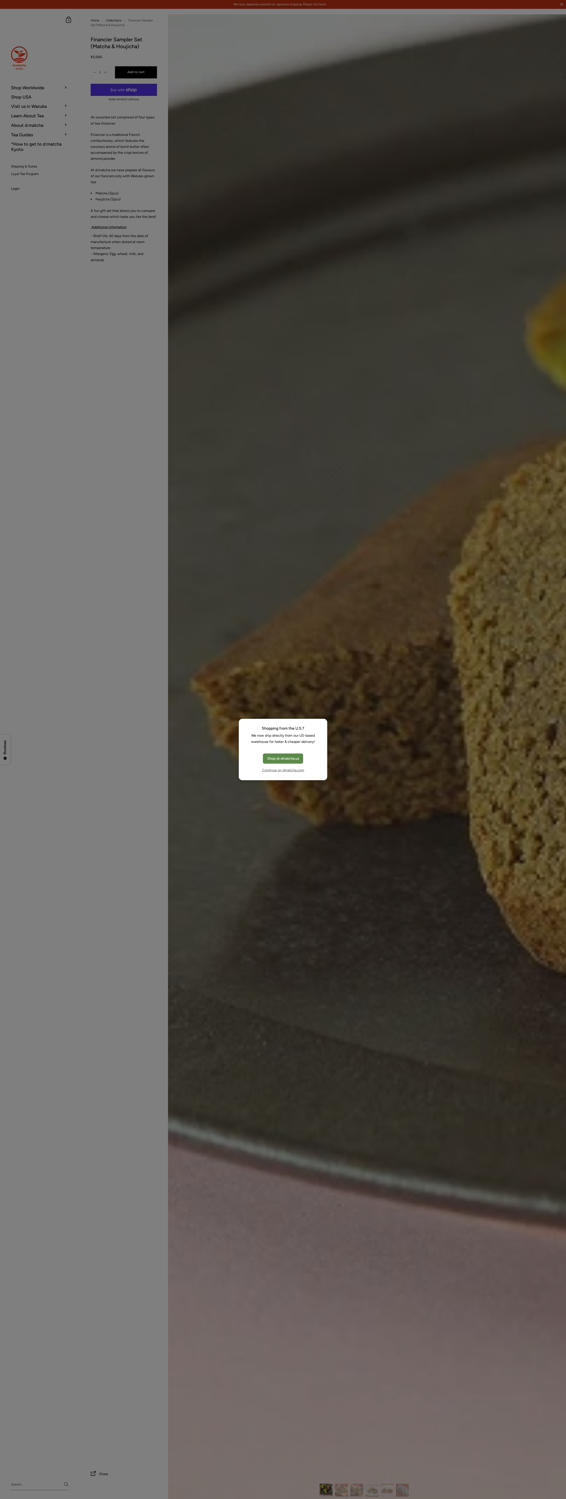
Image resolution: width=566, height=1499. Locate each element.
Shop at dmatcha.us (283, 758)
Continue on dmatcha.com (283, 770)
